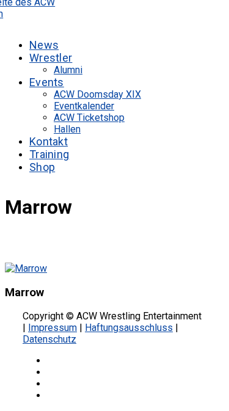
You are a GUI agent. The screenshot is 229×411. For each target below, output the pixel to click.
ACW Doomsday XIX (97, 94)
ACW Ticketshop (89, 117)
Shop (42, 167)
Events (46, 82)
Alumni (68, 70)
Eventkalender (84, 106)
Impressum (52, 327)
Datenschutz (49, 339)
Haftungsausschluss (129, 327)
